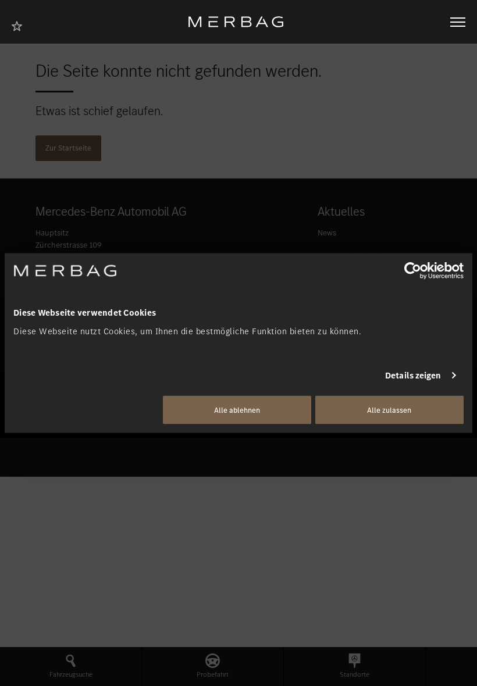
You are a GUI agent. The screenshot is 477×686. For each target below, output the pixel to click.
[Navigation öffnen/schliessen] (458, 22)
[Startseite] (240, 22)
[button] (70, 666)
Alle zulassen (389, 410)
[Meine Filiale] (20, 25)
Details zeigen (413, 375)
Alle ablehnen (237, 410)
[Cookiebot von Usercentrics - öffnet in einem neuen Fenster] (413, 271)
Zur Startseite (68, 148)
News (327, 232)
